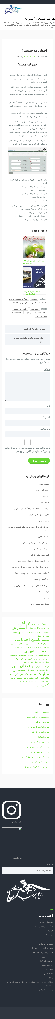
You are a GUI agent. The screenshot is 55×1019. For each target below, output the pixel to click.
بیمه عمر (33, 644)
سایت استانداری (42, 737)
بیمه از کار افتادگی (43, 636)
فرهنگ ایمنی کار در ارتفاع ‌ (40, 666)
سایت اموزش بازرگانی (40, 732)
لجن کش (33, 670)
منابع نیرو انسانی (46, 990)
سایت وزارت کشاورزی (40, 742)
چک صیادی (23, 681)
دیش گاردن (45, 659)
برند (22, 632)
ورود (51, 909)
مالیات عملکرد (34, 678)
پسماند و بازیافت (46, 944)
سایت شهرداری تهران (40, 752)
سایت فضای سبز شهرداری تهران (35, 757)
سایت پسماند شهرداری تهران (37, 767)
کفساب (42, 685)
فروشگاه (49, 969)
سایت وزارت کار (42, 722)
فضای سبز (20, 665)
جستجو (50, 864)
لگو (28, 670)
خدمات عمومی (47, 965)
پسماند (36, 681)
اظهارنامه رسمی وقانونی (35, 312)
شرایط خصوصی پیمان (41, 662)
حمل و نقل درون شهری (23, 647)
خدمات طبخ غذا (46, 961)
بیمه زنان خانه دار (43, 644)
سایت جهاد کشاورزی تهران (38, 747)
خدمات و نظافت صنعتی (18, 655)
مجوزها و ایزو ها (42, 490)
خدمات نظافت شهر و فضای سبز (38, 655)
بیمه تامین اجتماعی (32, 639)
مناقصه (12, 678)
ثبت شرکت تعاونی (41, 549)
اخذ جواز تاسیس (43, 624)
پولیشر (30, 681)
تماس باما (45, 496)
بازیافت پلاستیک (30, 632)
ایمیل (46, 417)
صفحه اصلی (44, 484)
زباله (16, 659)
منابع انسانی (44, 502)
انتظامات (46, 632)
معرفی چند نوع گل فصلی (34, 329)
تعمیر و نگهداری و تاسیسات (42, 948)
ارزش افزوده (25, 623)
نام (48, 406)
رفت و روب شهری (34, 659)
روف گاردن (23, 659)
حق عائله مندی (37, 647)
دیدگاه (46, 369)
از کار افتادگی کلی (34, 628)
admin (18, 57)
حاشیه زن (14, 644)
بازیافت (39, 632)
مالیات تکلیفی (44, 678)
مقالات (34, 299)
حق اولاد (46, 647)
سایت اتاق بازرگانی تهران (38, 727)
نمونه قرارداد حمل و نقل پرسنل (36, 543)
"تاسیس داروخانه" (41, 536)
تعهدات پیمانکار (24, 644)
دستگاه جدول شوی (41, 579)
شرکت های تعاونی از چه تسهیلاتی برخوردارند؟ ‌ (30, 585)
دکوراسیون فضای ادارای (39, 515)
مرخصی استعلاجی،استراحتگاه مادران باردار (31, 508)
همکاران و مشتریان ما (40, 604)
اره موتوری (45, 628)
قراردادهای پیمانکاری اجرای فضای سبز (33, 561)
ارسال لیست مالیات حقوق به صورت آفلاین (29, 339)
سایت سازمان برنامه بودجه (38, 717)
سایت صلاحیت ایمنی (40, 762)
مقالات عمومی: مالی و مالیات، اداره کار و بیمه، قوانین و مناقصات (28, 301)
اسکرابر (20, 627)
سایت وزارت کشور (41, 712)
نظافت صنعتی (44, 681)
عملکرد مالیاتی (28, 662)
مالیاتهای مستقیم (22, 678)
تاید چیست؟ (44, 592)
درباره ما (45, 598)
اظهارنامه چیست (20, 309)
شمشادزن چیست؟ (41, 521)
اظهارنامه (35, 309)
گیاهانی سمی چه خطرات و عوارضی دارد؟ (32, 573)
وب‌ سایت (45, 429)
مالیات (43, 673)
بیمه (16, 631)
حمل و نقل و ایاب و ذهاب (42, 952)
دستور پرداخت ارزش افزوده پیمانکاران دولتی (30, 567)
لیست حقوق (21, 670)
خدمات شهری (36, 651)
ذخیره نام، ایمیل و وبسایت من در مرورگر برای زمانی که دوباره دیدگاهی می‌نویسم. (27, 450)
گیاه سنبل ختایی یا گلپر (40, 555)
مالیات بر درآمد (22, 673)
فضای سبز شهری (43, 670)
